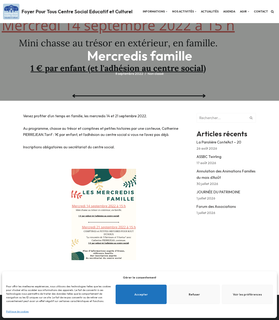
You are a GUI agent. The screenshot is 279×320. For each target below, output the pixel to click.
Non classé (156, 74)
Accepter (141, 294)
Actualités (210, 11)
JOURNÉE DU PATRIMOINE (218, 192)
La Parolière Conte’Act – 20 (218, 142)
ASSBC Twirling (208, 156)
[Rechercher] (272, 11)
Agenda (229, 11)
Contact (261, 11)
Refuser (194, 294)
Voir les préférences (247, 294)
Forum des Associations (216, 206)
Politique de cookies (17, 311)
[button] (166, 11)
